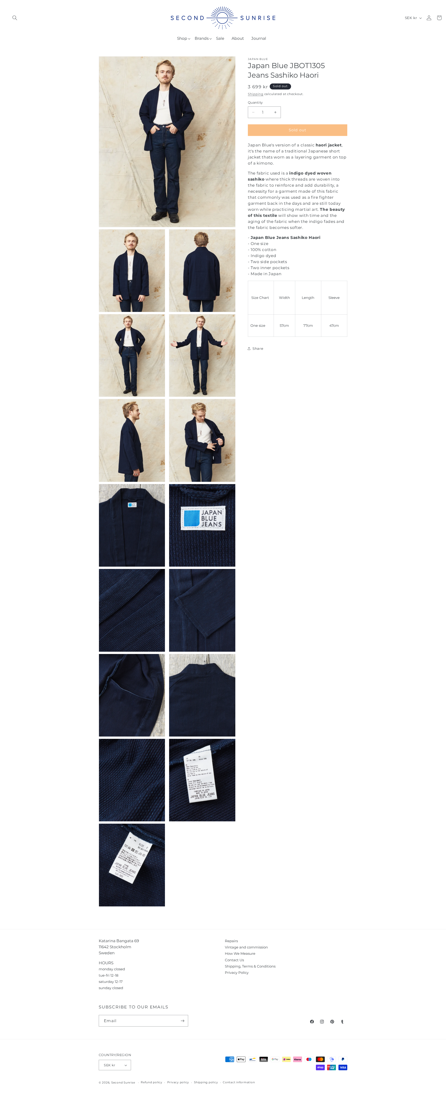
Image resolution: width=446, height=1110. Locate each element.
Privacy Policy (237, 972)
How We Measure (240, 953)
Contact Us (234, 960)
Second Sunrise (123, 1082)
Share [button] (258, 348)
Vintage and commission (246, 947)
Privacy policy (178, 1082)
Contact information (239, 1082)
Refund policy (151, 1082)
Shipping (255, 94)
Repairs (231, 941)
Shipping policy (206, 1082)
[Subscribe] (182, 1021)
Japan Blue (258, 59)
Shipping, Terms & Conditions (250, 966)
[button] (14, 17)
